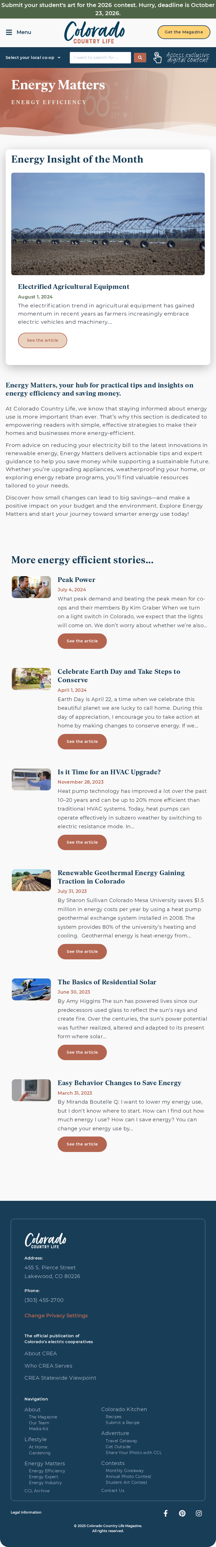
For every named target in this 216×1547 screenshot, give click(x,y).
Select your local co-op (30, 57)
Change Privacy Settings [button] (56, 1316)
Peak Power (76, 580)
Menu (24, 32)
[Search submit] (140, 57)
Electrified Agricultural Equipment (73, 287)
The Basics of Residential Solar (107, 982)
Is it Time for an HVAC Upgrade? (109, 772)
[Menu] (9, 32)
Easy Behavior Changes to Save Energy (120, 1083)
